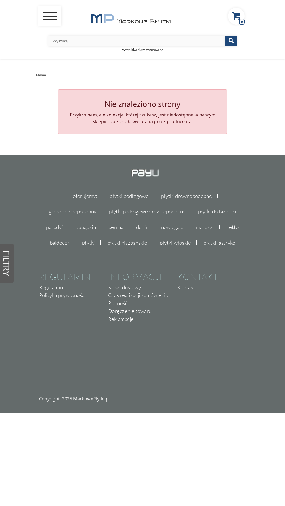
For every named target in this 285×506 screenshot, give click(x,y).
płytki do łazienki (217, 211)
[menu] (49, 16)
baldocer (60, 242)
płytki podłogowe (129, 196)
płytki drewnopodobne (186, 196)
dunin (142, 227)
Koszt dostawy (124, 287)
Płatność (117, 303)
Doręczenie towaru (130, 311)
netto (232, 227)
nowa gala (172, 227)
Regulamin (51, 287)
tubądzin (86, 227)
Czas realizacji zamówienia (138, 295)
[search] (231, 41)
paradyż (55, 227)
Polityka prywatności (62, 295)
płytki (88, 242)
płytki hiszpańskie (127, 242)
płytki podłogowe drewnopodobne (147, 211)
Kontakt (186, 287)
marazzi (205, 227)
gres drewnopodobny (72, 211)
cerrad (116, 227)
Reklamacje (121, 319)
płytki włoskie (175, 242)
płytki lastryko (219, 242)
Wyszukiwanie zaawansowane (142, 50)
